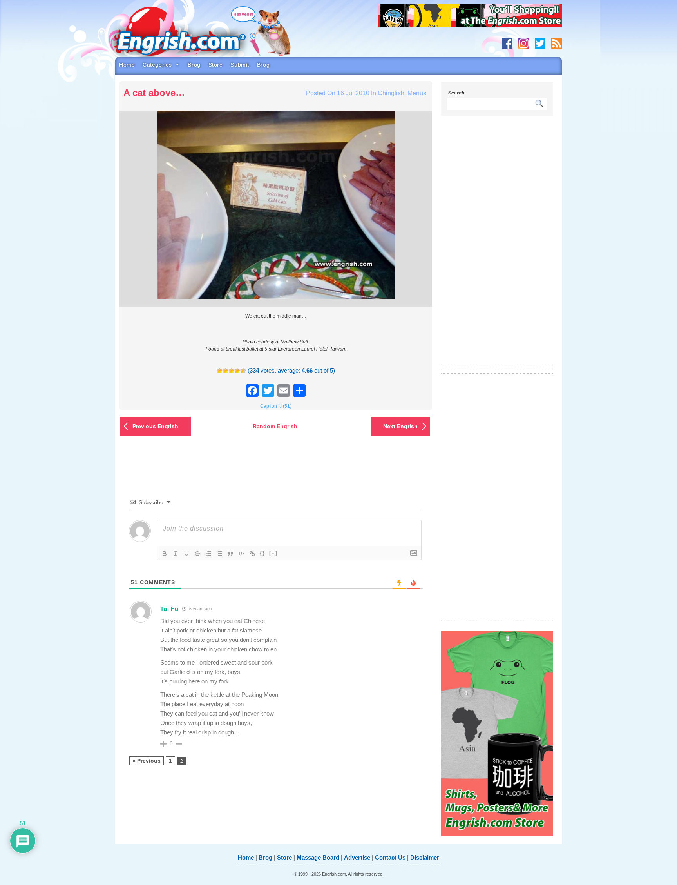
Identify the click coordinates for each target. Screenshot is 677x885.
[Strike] (197, 553)
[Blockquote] (230, 553)
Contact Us (390, 857)
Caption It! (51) (275, 406)
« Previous (146, 761)
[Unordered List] (219, 553)
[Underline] (186, 553)
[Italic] (175, 553)
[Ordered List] (208, 553)
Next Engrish (400, 426)
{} (262, 553)
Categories (157, 65)
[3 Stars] (231, 371)
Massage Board (318, 857)
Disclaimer (424, 857)
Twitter (540, 43)
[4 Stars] (237, 371)
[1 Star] (220, 371)
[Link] (252, 553)
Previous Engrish (155, 426)
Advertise (357, 857)
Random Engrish (275, 426)
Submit (239, 65)
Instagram (523, 43)
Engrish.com (195, 34)
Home (127, 65)
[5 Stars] (243, 371)
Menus (416, 93)
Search (456, 93)
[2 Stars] (225, 371)
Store (215, 65)
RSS (556, 43)
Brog (194, 65)
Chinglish (391, 93)
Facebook (507, 43)
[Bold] (164, 553)
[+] (273, 553)
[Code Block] (241, 553)
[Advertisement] (497, 245)
